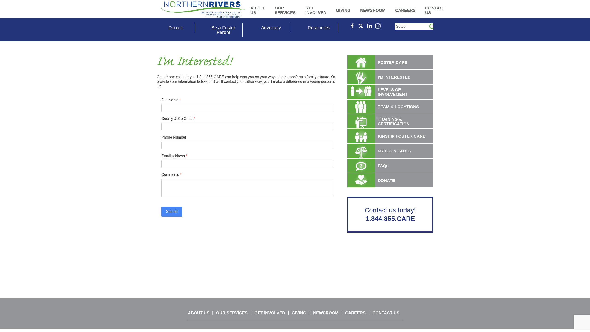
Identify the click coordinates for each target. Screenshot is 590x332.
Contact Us (385, 313)
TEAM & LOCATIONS (398, 106)
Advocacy (271, 27)
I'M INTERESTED (394, 77)
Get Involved (269, 313)
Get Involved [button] (315, 10)
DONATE (386, 180)
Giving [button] (343, 10)
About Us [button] (257, 10)
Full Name (171, 100)
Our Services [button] (285, 10)
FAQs (383, 165)
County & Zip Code (178, 119)
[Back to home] (203, 9)
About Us (198, 313)
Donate (175, 27)
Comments (171, 175)
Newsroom (326, 313)
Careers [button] (405, 10)
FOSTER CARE (392, 62)
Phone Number (173, 137)
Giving (299, 313)
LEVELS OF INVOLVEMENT (392, 92)
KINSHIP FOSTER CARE (401, 136)
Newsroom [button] (373, 10)
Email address (174, 156)
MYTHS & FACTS (394, 151)
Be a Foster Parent (223, 30)
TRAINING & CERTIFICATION (394, 121)
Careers (355, 313)
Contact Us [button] (435, 10)
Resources (319, 27)
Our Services (232, 313)
